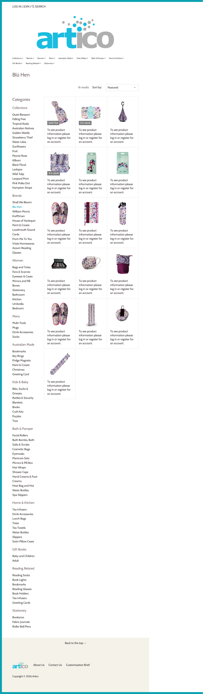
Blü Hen (17, 207)
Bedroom (18, 308)
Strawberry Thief (22, 137)
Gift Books (19, 549)
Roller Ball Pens (21, 626)
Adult (15, 560)
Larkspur (17, 169)
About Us (38, 665)
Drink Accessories (22, 332)
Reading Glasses (22, 589)
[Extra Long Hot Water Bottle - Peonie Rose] (59, 364)
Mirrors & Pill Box (22, 463)
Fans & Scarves (21, 272)
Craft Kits (17, 411)
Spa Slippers (19, 495)
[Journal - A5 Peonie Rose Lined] (91, 213)
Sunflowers (19, 146)
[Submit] (33, 7)
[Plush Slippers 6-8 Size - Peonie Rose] (59, 213)
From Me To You (22, 239)
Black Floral (19, 165)
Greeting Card (20, 374)
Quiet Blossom (21, 114)
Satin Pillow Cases (23, 541)
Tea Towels (19, 528)
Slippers (17, 537)
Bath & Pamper (22, 429)
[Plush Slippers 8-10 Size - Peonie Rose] (59, 314)
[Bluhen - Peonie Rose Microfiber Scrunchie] (91, 162)
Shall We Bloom (22, 202)
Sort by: (97, 87)
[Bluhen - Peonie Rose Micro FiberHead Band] (122, 162)
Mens (16, 316)
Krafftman (18, 216)
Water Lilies (19, 142)
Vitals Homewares (23, 243)
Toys (15, 420)
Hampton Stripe (22, 187)
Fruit (15, 151)
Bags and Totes (21, 267)
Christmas (18, 369)
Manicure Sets (20, 458)
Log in (16, 6)
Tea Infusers (19, 509)
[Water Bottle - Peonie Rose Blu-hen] (122, 213)
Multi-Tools (19, 323)
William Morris (21, 211)
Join (26, 6)
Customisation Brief (78, 665)
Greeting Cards (21, 602)
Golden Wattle (21, 133)
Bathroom (18, 294)
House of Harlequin (24, 220)
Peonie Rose (19, 156)
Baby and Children (23, 556)
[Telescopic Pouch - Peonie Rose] (122, 263)
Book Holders (20, 593)
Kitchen (16, 299)
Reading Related (23, 568)
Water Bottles (20, 532)
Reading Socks (21, 575)
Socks (15, 337)
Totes (15, 523)
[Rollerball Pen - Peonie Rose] (91, 314)
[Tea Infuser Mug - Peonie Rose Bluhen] (91, 263)
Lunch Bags (19, 518)
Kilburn (16, 160)
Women (17, 260)
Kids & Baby (20, 382)
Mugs (15, 327)
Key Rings (18, 356)
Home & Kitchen (23, 503)
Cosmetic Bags (21, 449)
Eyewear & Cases (22, 276)
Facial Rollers (20, 435)
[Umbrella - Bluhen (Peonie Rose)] (122, 112)
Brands (17, 196)
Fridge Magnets (21, 360)
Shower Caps (20, 472)
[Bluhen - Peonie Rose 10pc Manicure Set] (91, 112)
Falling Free (19, 119)
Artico (35, 676)
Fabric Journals (21, 622)
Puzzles (16, 416)
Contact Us (55, 665)
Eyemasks (18, 454)
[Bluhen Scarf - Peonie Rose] (59, 112)
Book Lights (19, 580)
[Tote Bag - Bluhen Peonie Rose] (59, 162)
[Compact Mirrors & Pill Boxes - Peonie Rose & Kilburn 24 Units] (59, 263)
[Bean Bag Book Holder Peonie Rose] (122, 314)
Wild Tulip (18, 174)
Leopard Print (20, 178)
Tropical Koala (20, 123)
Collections (19, 108)
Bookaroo (18, 617)
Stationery (18, 290)
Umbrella (18, 304)
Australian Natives (23, 128)
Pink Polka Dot (21, 183)
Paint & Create (20, 225)
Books (16, 407)
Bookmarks (19, 351)
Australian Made (23, 344)
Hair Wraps (19, 467)
